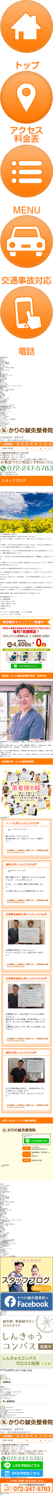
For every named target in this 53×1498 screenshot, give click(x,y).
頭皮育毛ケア (4, 414)
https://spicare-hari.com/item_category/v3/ (11, 1409)
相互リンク (3, 425)
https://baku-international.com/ (8, 1415)
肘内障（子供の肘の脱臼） (7, 367)
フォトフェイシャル (6, 411)
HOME (2, 1184)
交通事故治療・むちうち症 (7, 407)
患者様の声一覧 (4, 423)
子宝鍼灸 (2, 394)
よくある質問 (4, 424)
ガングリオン (4, 366)
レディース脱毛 (4, 416)
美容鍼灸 (2, 412)
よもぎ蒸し (3, 415)
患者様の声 (3, 1188)
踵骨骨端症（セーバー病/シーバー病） (11, 385)
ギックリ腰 (3, 378)
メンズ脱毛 (3, 418)
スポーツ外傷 (4, 391)
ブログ (2, 421)
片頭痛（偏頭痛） (5, 362)
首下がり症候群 (4, 364)
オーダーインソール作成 (7, 405)
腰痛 (1, 380)
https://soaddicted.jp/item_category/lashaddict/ (12, 1412)
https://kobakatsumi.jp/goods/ (8, 1395)
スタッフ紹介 (4, 420)
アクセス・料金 (4, 1185)
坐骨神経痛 (3, 379)
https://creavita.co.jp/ (5, 1389)
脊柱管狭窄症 (4, 374)
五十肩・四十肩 (4, 370)
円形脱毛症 (3, 361)
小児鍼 (2, 393)
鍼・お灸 (2, 396)
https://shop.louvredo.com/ (7, 1407)
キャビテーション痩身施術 (7, 419)
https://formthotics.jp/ (5, 1398)
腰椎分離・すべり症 (6, 375)
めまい (2, 360)
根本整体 (2, 402)
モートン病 (3, 383)
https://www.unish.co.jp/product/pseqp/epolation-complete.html (16, 1417)
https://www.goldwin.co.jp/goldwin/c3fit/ (11, 1392)
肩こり (2, 371)
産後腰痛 (2, 376)
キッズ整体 (3, 400)
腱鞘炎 (2, 369)
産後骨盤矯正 (4, 401)
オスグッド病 (4, 384)
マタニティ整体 (4, 398)
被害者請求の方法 (5, 409)
